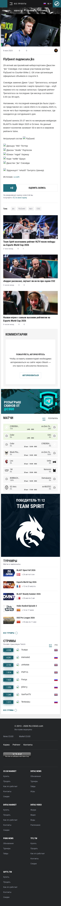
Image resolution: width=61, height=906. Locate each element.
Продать (6, 781)
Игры (32, 791)
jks (13, 209)
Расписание (35, 825)
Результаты (53, 418)
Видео (33, 815)
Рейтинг (16, 745)
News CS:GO (8, 736)
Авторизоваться (30, 375)
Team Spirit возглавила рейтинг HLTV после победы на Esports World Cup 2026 (29, 243)
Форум (33, 810)
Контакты (28, 745)
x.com (16, 177)
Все (43, 418)
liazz (31, 209)
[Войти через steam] (57, 3)
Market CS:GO (24, 736)
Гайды (32, 786)
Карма (6, 745)
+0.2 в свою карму (19, 198)
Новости (18, 11)
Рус (56, 645)
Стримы (30, 11)
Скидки (6, 796)
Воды (32, 820)
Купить (6, 776)
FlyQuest (22, 209)
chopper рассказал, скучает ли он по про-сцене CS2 (29, 281)
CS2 (38, 209)
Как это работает (10, 786)
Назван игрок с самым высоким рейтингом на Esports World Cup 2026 (26, 319)
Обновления (35, 776)
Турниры (42, 11)
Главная (6, 11)
